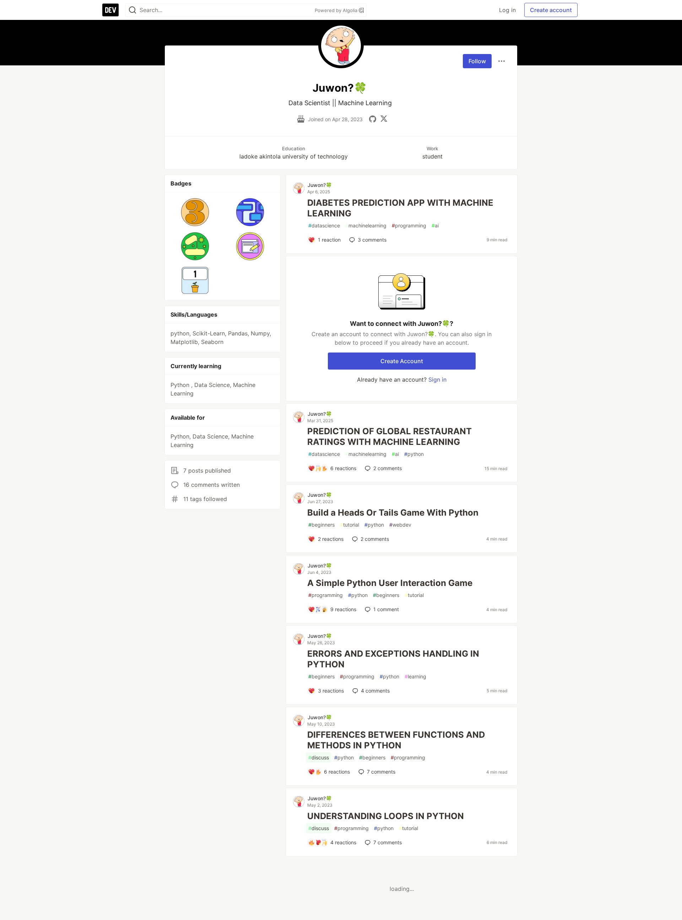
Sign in (437, 379)
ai (435, 225)
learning (415, 676)
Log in (507, 10)
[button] (195, 212)
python (414, 454)
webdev (400, 525)
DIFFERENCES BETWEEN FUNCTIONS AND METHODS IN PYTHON (396, 740)
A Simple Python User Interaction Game (389, 583)
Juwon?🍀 (320, 185)
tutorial (349, 525)
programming (409, 225)
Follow (477, 61)
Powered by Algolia (337, 10)
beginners (321, 525)
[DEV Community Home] (110, 10)
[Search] (132, 10)
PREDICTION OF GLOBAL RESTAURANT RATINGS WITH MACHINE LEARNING (389, 436)
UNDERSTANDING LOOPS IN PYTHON (385, 816)
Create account (551, 10)
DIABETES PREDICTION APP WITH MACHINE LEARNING (400, 208)
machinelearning (365, 225)
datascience (324, 225)
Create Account (401, 361)
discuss (318, 757)
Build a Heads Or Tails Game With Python (392, 512)
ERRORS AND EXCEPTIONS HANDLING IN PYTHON (393, 659)
